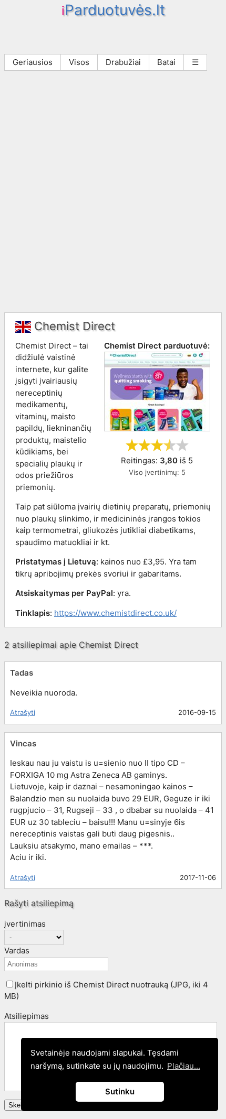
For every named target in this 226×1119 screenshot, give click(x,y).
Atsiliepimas (26, 1016)
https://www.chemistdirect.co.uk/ (115, 613)
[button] (9, 984)
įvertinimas (25, 924)
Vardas (16, 950)
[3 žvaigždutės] (157, 445)
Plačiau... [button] (183, 1066)
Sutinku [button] (120, 1091)
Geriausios (33, 62)
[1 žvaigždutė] (132, 445)
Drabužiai (123, 62)
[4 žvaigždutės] (169, 445)
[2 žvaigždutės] (144, 445)
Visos (79, 62)
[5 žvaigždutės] (182, 445)
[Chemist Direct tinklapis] (157, 428)
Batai (166, 62)
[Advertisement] (113, 194)
